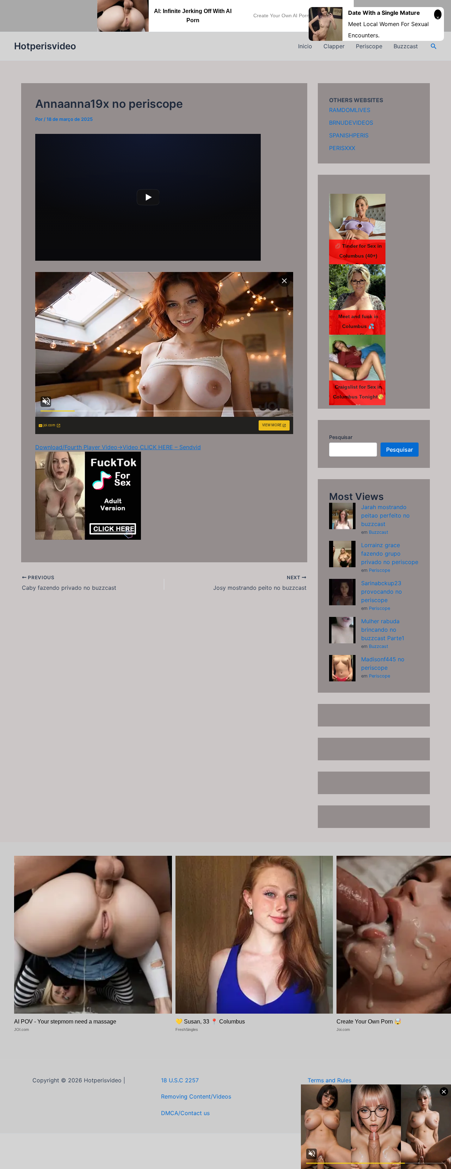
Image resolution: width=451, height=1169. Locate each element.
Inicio (305, 46)
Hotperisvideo (45, 46)
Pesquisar (340, 437)
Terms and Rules (329, 1080)
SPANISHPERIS (349, 135)
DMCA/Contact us (185, 1113)
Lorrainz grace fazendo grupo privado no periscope (389, 553)
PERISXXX (342, 147)
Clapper (334, 46)
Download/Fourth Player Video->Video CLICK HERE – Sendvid (118, 447)
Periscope (369, 46)
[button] (434, 46)
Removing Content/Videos (196, 1096)
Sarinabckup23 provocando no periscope (381, 592)
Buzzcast (406, 46)
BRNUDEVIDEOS (351, 122)
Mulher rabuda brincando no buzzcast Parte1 (382, 630)
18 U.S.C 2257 (180, 1080)
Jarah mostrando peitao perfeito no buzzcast (385, 515)
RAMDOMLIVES (349, 109)
